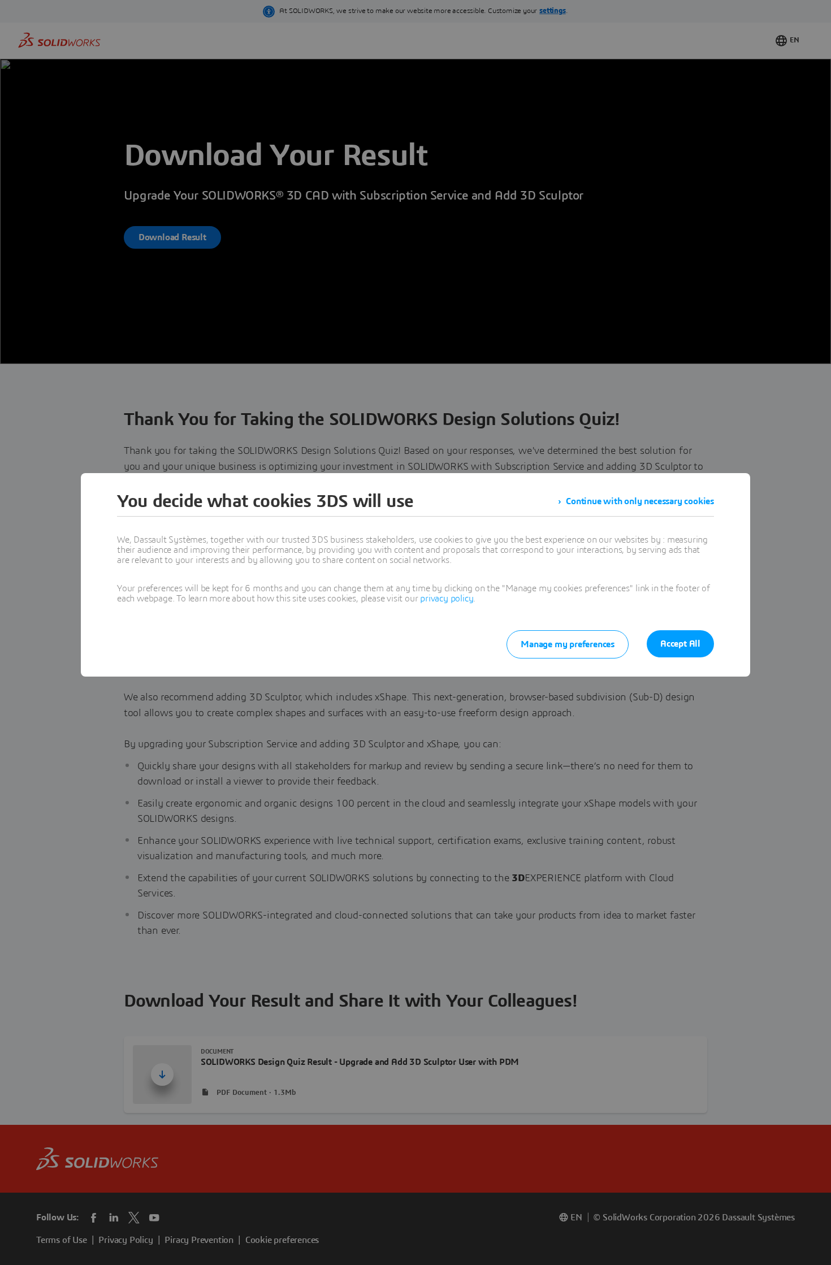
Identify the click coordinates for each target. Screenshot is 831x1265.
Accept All (680, 643)
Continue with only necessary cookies (640, 501)
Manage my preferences (567, 644)
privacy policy (446, 598)
